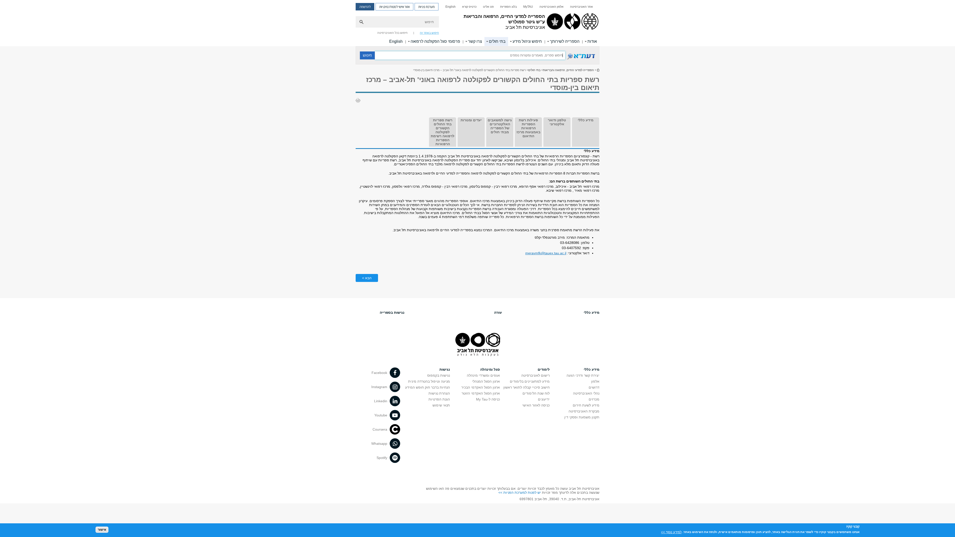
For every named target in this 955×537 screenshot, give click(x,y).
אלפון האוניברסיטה (551, 6)
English (450, 6)
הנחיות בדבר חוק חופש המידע (427, 387)
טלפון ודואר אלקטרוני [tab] (557, 122)
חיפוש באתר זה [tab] (429, 33)
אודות (592, 41)
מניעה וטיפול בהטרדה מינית (429, 381)
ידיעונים (544, 399)
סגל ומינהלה (490, 369)
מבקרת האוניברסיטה (584, 411)
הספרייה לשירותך (564, 41)
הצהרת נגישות (439, 393)
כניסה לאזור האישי (536, 405)
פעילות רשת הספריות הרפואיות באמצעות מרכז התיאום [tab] (528, 128)
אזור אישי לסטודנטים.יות (394, 6)
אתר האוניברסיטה (581, 6)
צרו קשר (475, 41)
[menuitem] (581, 6)
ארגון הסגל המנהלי (486, 381)
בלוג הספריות (508, 6)
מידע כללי (591, 312)
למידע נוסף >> (671, 532)
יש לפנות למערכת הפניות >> (519, 492)
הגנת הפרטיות (439, 399)
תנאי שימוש (441, 405)
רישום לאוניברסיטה (535, 375)
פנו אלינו (488, 6)
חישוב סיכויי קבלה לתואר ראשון (526, 387)
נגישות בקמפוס (438, 375)
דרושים (594, 387)
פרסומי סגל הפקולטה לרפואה (435, 41)
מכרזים (594, 399)
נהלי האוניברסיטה (586, 393)
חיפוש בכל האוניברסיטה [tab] (392, 33)
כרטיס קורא (469, 6)
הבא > (367, 278)
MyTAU (528, 6)
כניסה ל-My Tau (488, 399)
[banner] (477, 23)
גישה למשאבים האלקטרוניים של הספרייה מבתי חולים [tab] (500, 126)
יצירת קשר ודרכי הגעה (583, 375)
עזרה (498, 312)
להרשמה (365, 6)
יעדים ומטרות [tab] (471, 120)
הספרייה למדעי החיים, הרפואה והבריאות (568, 70)
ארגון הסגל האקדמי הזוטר (481, 393)
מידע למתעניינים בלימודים (530, 381)
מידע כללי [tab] (585, 120)
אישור (102, 530)
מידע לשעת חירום (586, 405)
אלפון (595, 381)
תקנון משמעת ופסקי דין (581, 417)
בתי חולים (497, 41)
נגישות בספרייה (392, 312)
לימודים (544, 369)
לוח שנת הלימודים (536, 393)
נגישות (444, 369)
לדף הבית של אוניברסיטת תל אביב (598, 70)
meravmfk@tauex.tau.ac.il (545, 253)
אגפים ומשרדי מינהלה (483, 375)
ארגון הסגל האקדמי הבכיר (480, 387)
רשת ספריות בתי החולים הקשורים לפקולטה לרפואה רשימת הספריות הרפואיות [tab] (442, 132)
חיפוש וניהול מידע (527, 41)
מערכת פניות (426, 6)
